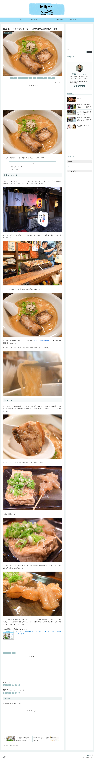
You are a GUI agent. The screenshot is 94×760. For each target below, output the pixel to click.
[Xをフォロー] (7, 693)
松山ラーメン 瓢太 (17, 167)
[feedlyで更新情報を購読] (16, 693)
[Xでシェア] (13, 78)
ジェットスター (8, 653)
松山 (14, 653)
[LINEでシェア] (43, 78)
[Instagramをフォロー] (13, 693)
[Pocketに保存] (36, 78)
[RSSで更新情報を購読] (19, 693)
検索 (68, 49)
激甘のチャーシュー (17, 169)
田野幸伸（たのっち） (79, 74)
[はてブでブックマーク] (28, 78)
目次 (30, 163)
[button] (51, 78)
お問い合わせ (89, 755)
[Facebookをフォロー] (10, 693)
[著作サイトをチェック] (4, 693)
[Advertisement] (32, 97)
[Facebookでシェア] (21, 78)
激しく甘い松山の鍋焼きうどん (42, 340)
